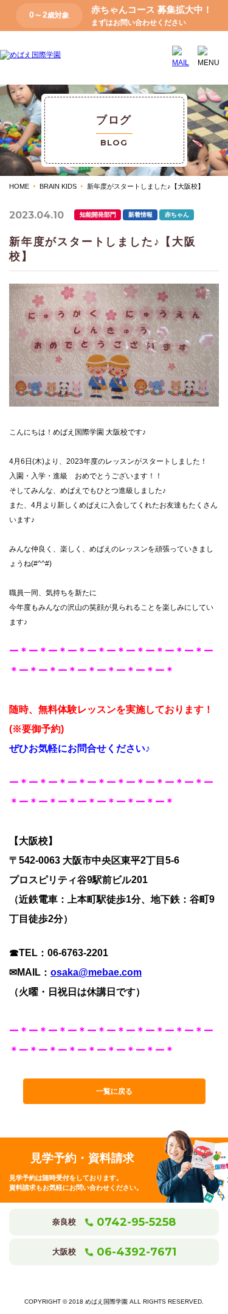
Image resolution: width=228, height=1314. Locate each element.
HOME (19, 186)
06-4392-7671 (136, 1252)
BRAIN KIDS (58, 186)
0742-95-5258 (136, 1222)
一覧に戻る (114, 1091)
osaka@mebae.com (96, 972)
